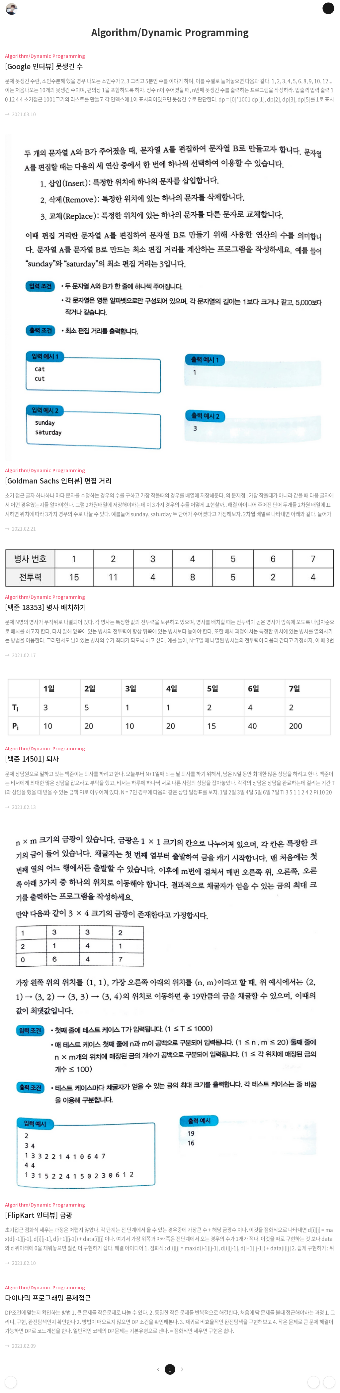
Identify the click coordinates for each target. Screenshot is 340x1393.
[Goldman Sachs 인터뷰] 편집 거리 (58, 480)
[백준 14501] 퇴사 (32, 759)
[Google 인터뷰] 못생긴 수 (44, 66)
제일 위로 (329, 1382)
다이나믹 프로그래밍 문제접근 (48, 1298)
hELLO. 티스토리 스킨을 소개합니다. (11, 1382)
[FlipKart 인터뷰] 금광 (38, 1215)
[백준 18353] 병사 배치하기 (45, 607)
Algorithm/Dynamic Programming (45, 55)
